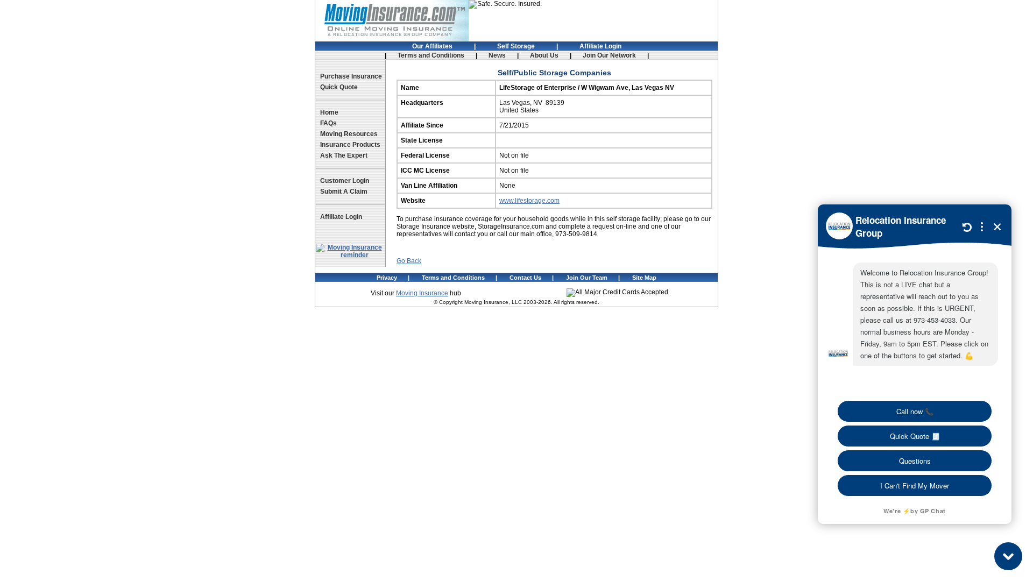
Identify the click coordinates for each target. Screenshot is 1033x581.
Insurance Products (350, 144)
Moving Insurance (422, 293)
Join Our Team (586, 277)
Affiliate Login (600, 46)
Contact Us (525, 277)
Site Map (644, 277)
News (497, 55)
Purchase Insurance (351, 76)
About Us (544, 55)
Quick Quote (339, 87)
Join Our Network (609, 55)
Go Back (409, 261)
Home (329, 112)
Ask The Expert (343, 155)
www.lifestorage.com (529, 200)
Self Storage (516, 46)
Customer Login (344, 181)
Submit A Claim (343, 191)
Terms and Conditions (431, 55)
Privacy (387, 277)
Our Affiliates (432, 46)
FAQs (328, 123)
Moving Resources (349, 134)
